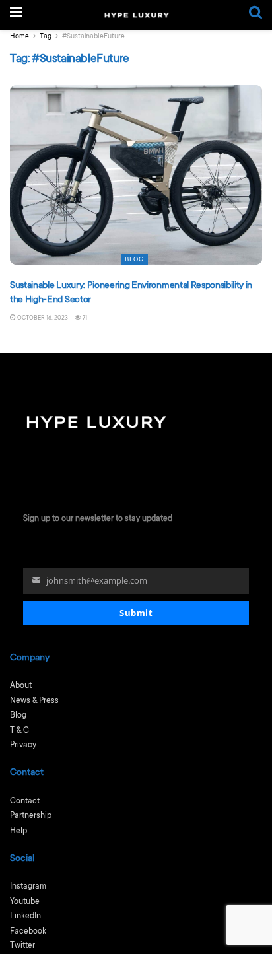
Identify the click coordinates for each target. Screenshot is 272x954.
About (21, 686)
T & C (19, 730)
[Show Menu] (16, 15)
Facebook (28, 931)
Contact (25, 801)
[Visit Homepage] (136, 15)
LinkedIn (25, 916)
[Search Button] (255, 15)
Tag (45, 37)
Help (18, 831)
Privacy (23, 745)
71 (84, 318)
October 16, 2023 (42, 318)
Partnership (30, 816)
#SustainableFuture (93, 37)
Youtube (25, 901)
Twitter (22, 946)
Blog (134, 259)
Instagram (28, 886)
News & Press (34, 701)
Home (19, 37)
